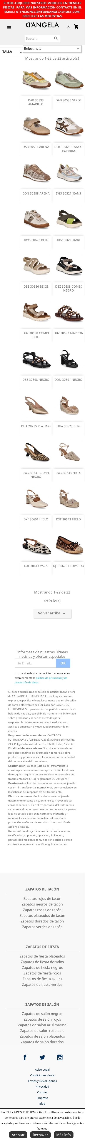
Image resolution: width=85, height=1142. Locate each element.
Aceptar (18, 1134)
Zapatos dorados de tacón (42, 921)
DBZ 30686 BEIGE (35, 286)
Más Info (63, 1134)
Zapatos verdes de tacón (42, 926)
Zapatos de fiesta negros (42, 967)
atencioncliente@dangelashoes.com (48, 12)
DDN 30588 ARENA (36, 193)
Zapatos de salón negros (42, 1013)
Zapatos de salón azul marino (42, 1025)
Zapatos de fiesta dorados (42, 961)
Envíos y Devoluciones (42, 1081)
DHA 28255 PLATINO (36, 426)
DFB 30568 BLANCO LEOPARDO (68, 149)
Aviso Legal (42, 1070)
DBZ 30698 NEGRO (35, 379)
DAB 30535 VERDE (69, 100)
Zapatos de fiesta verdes (42, 984)
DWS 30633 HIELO (68, 473)
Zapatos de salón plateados (42, 1036)
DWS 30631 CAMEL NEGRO (36, 475)
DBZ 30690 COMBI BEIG (36, 335)
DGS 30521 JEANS (68, 193)
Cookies (42, 1092)
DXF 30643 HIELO (68, 519)
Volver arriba (52, 613)
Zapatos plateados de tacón (42, 915)
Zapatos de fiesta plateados (42, 956)
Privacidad (42, 1086)
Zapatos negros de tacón (42, 904)
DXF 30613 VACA (36, 566)
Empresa (42, 1098)
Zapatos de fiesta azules (42, 978)
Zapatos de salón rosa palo (42, 1030)
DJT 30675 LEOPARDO (68, 566)
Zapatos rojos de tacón (42, 898)
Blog (42, 1103)
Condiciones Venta (42, 1075)
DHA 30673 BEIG (68, 426)
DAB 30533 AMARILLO (36, 102)
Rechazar (40, 1134)
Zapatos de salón (42, 1004)
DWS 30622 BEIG (36, 240)
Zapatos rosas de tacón (42, 909)
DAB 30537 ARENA (36, 147)
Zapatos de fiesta (42, 946)
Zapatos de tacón (42, 889)
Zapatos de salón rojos (42, 1019)
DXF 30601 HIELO (35, 519)
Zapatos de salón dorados (42, 1042)
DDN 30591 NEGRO (68, 379)
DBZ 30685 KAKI (68, 240)
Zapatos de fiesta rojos (42, 973)
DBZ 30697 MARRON (68, 333)
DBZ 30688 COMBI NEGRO (68, 288)
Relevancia (52, 49)
